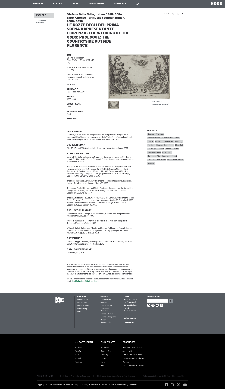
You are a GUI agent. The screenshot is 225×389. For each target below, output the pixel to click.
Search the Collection (105, 310)
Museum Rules (83, 306)
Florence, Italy (161, 145)
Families (78, 362)
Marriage (151, 145)
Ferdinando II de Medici (157, 160)
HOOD (216, 3)
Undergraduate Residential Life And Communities (163, 376)
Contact (104, 384)
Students (78, 347)
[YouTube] (185, 384)
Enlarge (156, 102)
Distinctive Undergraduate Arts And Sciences (116, 376)
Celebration (166, 153)
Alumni (78, 358)
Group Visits (82, 303)
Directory (104, 354)
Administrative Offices (132, 354)
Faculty (127, 308)
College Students (130, 305)
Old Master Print (154, 156)
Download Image (159, 104)
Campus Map (106, 351)
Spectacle (166, 156)
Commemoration (154, 153)
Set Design (152, 149)
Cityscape (160, 134)
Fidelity (176, 149)
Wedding (178, 142)
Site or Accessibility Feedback (124, 384)
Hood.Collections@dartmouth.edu (85, 281)
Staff (77, 354)
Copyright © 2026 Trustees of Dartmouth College (58, 384)
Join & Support (96, 4)
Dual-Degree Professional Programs (75, 376)
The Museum (106, 300)
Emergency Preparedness (133, 358)
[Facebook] (166, 384)
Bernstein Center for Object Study (130, 301)
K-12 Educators (130, 311)
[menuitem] (84, 352)
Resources (129, 342)
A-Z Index (105, 347)
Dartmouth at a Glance (132, 347)
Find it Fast (108, 342)
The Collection (106, 306)
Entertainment (167, 142)
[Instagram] (172, 384)
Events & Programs (108, 317)
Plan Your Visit (82, 300)
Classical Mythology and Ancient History (163, 138)
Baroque (151, 134)
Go (171, 301)
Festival (161, 149)
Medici (174, 156)
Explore (57, 4)
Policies (94, 384)
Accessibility (82, 309)
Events (103, 358)
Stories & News (107, 314)
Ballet (171, 145)
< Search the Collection (41, 22)
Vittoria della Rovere (175, 160)
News (103, 362)
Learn (75, 4)
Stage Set (179, 145)
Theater (151, 142)
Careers (126, 362)
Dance (157, 142)
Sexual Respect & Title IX (133, 365)
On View (104, 303)
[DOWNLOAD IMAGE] (139, 76)
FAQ (78, 312)
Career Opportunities (106, 321)
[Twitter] (178, 384)
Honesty (151, 164)
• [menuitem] (89, 384)
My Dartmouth (84, 342)
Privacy (85, 384)
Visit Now (38, 4)
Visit (103, 365)
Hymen (168, 149)
